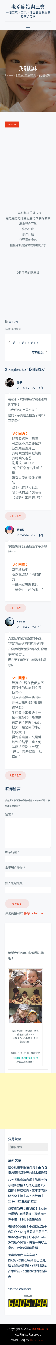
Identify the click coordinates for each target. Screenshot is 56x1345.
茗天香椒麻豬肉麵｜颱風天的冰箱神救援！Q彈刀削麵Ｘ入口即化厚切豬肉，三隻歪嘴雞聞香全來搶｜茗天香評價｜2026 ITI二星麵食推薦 (27, 1190)
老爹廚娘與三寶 (28, 7)
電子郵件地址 (15, 868)
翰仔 (19, 382)
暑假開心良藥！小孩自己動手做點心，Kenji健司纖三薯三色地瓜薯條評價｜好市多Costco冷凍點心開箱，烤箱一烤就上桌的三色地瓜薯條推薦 (27, 1237)
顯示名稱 (12, 852)
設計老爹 (14, 322)
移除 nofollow (33, 913)
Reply (16, 516)
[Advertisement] (28, 1101)
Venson (21, 621)
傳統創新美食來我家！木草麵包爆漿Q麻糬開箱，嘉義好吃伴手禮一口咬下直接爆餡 (27, 1213)
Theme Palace (37, 1340)
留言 (9, 814)
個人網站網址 (14, 883)
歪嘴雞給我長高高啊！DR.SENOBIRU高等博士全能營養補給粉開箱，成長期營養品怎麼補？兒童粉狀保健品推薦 (27, 1265)
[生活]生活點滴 (13, 328)
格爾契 (20, 529)
